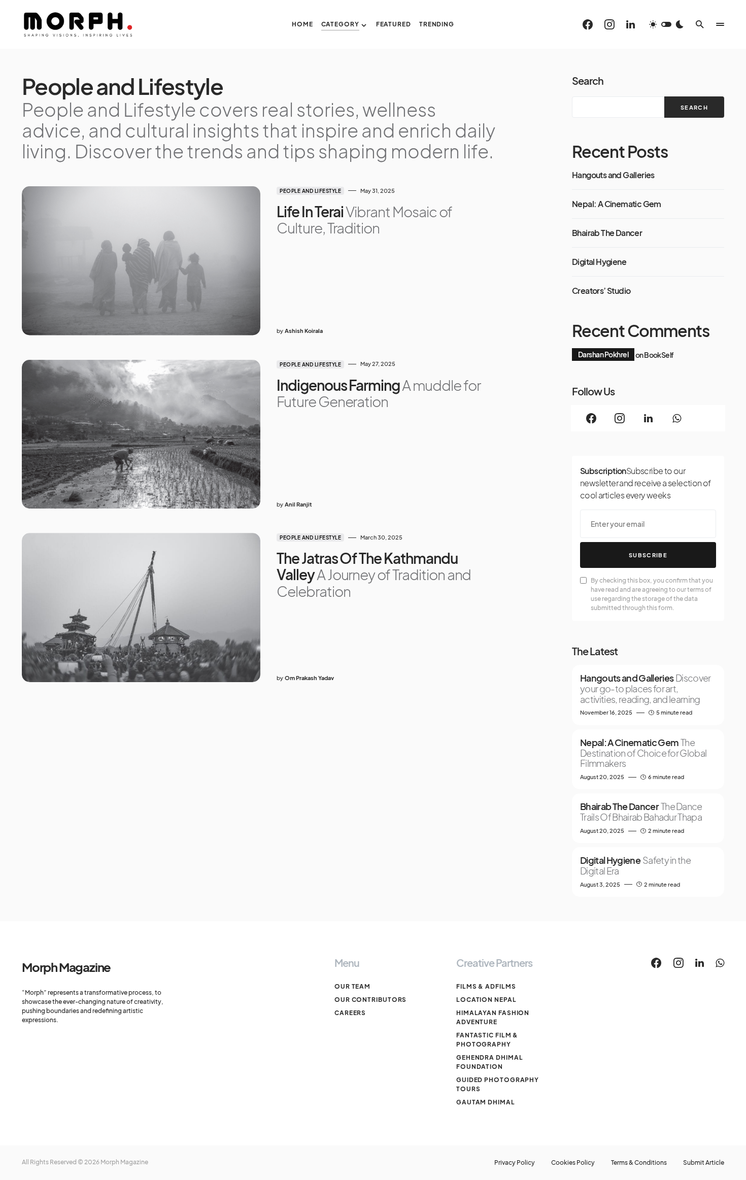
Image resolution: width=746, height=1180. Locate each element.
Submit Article (703, 1163)
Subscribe (648, 555)
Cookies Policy (573, 1163)
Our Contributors (370, 999)
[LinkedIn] (630, 24)
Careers (350, 1013)
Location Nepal (486, 999)
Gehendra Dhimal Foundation (489, 1062)
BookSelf (659, 354)
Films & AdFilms (486, 986)
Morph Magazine (66, 966)
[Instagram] (609, 24)
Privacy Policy (514, 1163)
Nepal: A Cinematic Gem (616, 204)
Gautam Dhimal (485, 1102)
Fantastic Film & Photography (487, 1039)
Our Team (352, 986)
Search (587, 80)
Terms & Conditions (639, 1163)
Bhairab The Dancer (607, 233)
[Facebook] (588, 24)
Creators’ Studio (601, 290)
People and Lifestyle (310, 191)
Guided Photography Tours (497, 1084)
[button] (666, 24)
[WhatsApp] (676, 418)
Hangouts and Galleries (613, 175)
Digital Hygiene (599, 261)
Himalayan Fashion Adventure (492, 1017)
